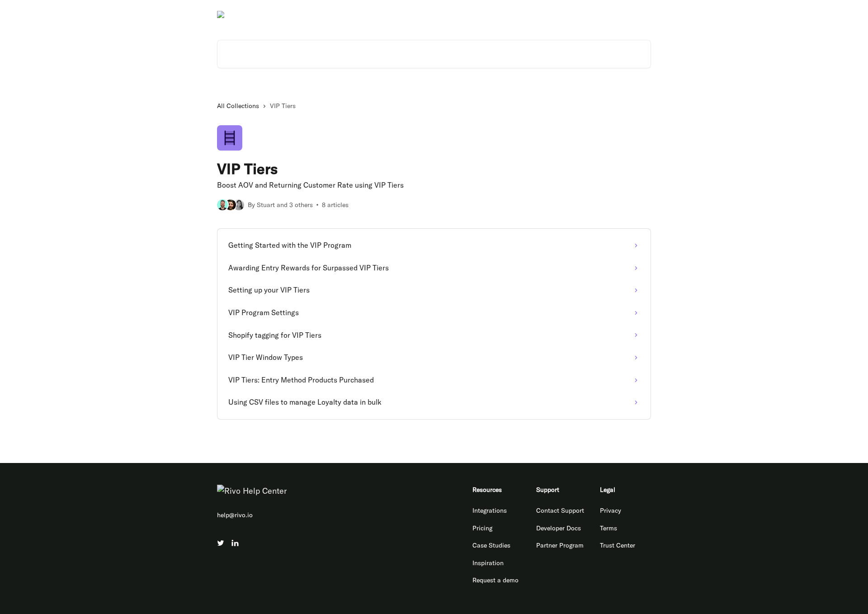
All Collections (238, 106)
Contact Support (560, 510)
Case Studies (491, 545)
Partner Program (560, 545)
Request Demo (625, 14)
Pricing (482, 528)
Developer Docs (570, 14)
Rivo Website (519, 14)
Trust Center (617, 545)
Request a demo (495, 580)
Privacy (610, 510)
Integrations (489, 510)
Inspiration (488, 563)
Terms (608, 528)
